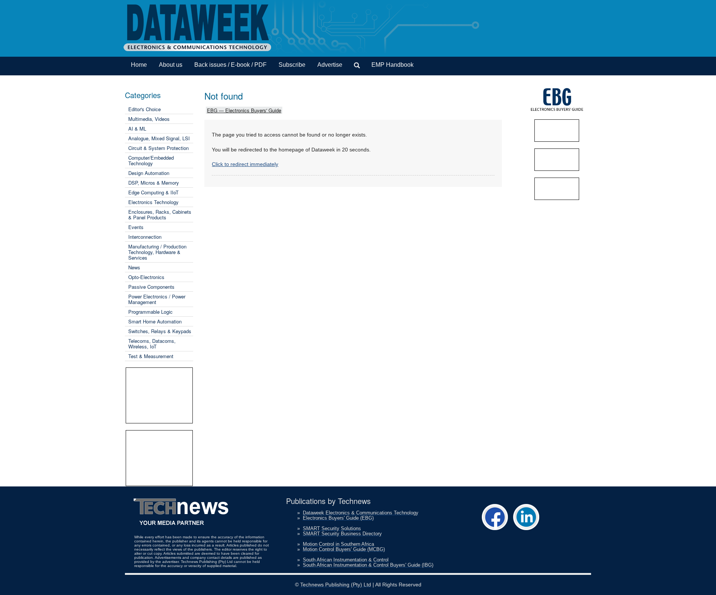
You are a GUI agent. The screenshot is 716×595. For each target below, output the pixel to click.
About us (170, 65)
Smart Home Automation (155, 321)
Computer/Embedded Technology (151, 160)
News (134, 267)
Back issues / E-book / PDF (230, 65)
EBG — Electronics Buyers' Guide (244, 110)
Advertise (329, 65)
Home (139, 65)
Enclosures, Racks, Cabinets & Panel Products (159, 214)
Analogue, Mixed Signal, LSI (159, 138)
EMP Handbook (392, 65)
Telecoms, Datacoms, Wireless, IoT (152, 343)
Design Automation (148, 172)
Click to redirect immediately (245, 164)
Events (136, 227)
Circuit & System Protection (158, 147)
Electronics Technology (153, 202)
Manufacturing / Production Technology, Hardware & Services (157, 252)
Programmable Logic (150, 311)
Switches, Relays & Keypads (159, 331)
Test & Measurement (150, 356)
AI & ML (137, 128)
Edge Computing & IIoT (153, 192)
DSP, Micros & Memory (153, 182)
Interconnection (144, 236)
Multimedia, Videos (149, 118)
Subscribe (292, 65)
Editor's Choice (144, 109)
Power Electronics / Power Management (156, 299)
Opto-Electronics (146, 277)
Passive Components (151, 286)
